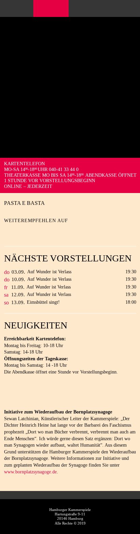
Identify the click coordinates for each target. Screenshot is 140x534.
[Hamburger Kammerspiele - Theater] (70, 34)
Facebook (41, 8)
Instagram (55, 8)
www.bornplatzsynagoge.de (30, 471)
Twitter (21, 231)
